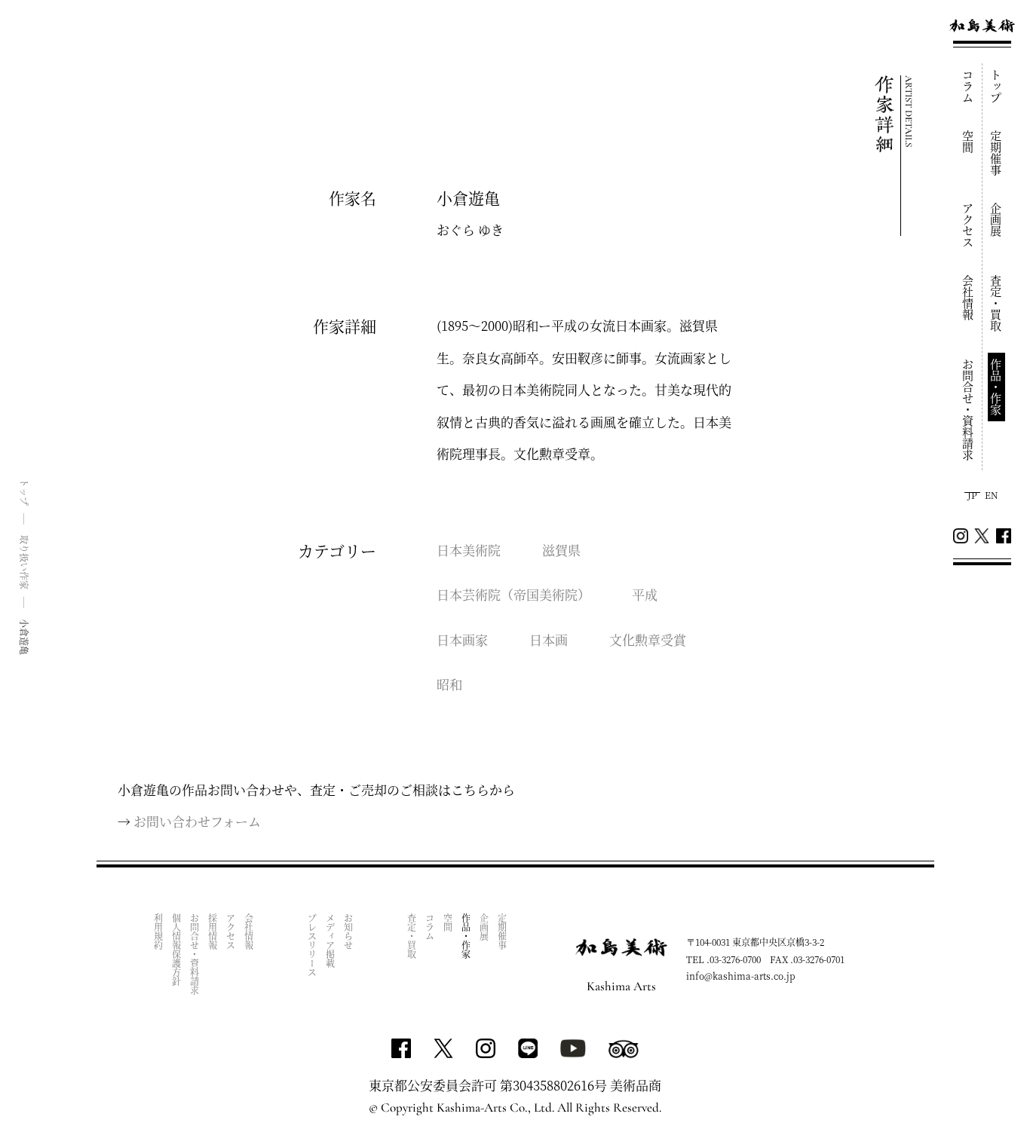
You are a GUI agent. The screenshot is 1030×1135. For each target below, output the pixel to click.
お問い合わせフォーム (197, 821)
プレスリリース (312, 945)
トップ (996, 86)
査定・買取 (996, 303)
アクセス (968, 225)
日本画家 (462, 639)
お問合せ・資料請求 (968, 409)
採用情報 (213, 931)
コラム (968, 86)
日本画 (548, 639)
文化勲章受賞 (647, 639)
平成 (645, 594)
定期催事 (996, 153)
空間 (968, 141)
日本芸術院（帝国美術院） (513, 594)
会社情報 (968, 297)
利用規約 (158, 931)
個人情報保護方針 (176, 949)
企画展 (996, 220)
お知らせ (348, 931)
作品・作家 (996, 387)
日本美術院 (469, 549)
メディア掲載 (330, 940)
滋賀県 (561, 549)
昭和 (449, 684)
